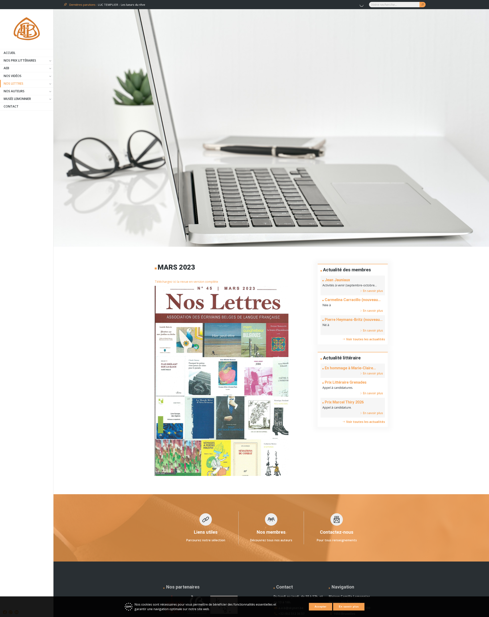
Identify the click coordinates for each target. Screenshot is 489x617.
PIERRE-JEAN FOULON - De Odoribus (122, 4)
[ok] (422, 4)
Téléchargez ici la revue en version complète (186, 282)
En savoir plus (349, 606)
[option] (231, 4)
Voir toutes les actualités (365, 339)
